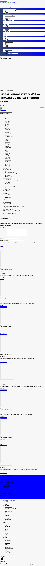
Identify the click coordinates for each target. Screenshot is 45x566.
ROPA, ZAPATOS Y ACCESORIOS (9, 180)
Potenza (6, 162)
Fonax (6, 128)
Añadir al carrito (3, 110)
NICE (6, 146)
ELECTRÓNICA (6, 24)
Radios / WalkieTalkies (9, 42)
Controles (7, 21)
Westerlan (7, 135)
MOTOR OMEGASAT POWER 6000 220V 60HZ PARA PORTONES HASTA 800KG (16, 414)
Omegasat (10, 90)
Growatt (7, 129)
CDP (6, 122)
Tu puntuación (3, 227)
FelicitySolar (7, 133)
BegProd (7, 124)
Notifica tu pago (6, 486)
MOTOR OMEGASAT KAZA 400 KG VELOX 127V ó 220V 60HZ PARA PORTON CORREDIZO (18, 469)
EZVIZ (6, 140)
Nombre (2, 238)
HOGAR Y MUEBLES (7, 178)
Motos (6, 11)
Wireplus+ (7, 131)
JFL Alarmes (7, 160)
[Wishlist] (0, 57)
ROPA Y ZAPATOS (6, 31)
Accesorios (7, 45)
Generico (7, 157)
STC (6, 126)
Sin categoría (5, 168)
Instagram (8, 498)
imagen (6, 544)
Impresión (6, 17)
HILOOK (6, 143)
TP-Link (6, 165)
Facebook (13, 498)
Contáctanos (5, 487)
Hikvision (6, 158)
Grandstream (8, 136)
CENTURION (7, 142)
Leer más (2, 279)
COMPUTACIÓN (6, 13)
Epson (6, 156)
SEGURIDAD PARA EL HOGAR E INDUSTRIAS (12, 185)
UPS (5, 171)
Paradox (6, 161)
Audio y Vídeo (7, 25)
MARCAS (5, 90)
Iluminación (7, 29)
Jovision (6, 138)
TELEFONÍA (5, 41)
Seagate (6, 164)
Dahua (6, 154)
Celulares (6, 44)
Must (6, 125)
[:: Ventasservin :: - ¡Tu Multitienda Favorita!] (8, 2)
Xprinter (6, 120)
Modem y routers (8, 18)
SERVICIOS (5, 47)
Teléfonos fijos (7, 43)
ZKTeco (6, 167)
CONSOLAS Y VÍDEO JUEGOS (9, 20)
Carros (6, 10)
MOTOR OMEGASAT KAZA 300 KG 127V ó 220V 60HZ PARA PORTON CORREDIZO (17, 442)
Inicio (1, 90)
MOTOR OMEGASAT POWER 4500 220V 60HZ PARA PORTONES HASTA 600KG (16, 331)
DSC (6, 151)
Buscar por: (5, 7)
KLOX (6, 118)
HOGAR (4, 28)
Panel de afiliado (6, 488)
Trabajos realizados (8, 50)
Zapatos (6, 33)
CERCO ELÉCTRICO (9, 186)
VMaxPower (7, 121)
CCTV (6, 38)
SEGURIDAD (5, 36)
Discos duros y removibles (10, 16)
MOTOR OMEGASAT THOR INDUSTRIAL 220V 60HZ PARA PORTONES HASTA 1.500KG (17, 358)
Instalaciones (7, 49)
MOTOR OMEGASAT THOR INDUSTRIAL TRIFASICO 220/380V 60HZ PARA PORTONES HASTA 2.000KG (21, 386)
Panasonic (7, 132)
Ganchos (6, 32)
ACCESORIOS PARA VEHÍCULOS (9, 9)
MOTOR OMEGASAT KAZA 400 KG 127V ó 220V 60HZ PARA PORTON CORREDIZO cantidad (21, 108)
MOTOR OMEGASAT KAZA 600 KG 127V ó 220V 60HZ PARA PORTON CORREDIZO (17, 303)
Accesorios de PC (8, 15)
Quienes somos (6, 484)
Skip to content (3, 1)
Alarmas (6, 37)
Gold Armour (7, 149)
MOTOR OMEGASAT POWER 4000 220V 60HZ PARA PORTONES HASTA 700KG (16, 275)
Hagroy (6, 150)
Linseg (6, 144)
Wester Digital (8, 147)
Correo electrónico (4, 240)
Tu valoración (3, 236)
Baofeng (6, 153)
